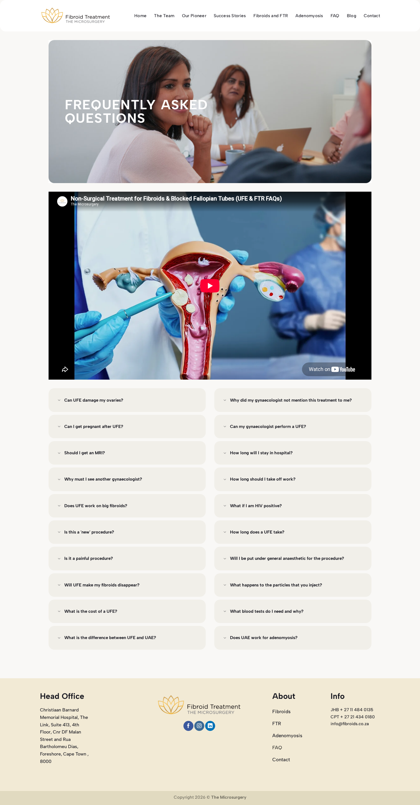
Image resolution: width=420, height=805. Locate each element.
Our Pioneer (194, 15)
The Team (164, 15)
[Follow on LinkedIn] (210, 726)
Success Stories (230, 15)
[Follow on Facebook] (188, 726)
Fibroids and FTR (270, 15)
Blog (351, 15)
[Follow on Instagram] (199, 726)
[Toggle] (59, 400)
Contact (372, 15)
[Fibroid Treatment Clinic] (75, 16)
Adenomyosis (309, 15)
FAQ (335, 15)
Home (140, 15)
